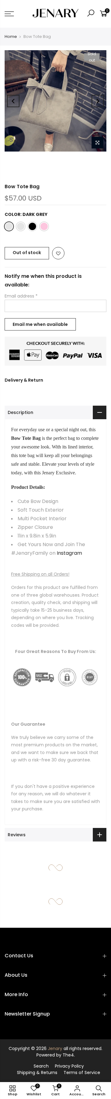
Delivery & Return (24, 380)
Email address (21, 296)
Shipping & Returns (37, 1072)
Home (11, 36)
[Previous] (13, 101)
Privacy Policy (69, 1066)
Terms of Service (82, 1072)
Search (41, 1066)
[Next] (98, 101)
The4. (69, 1055)
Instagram (69, 553)
